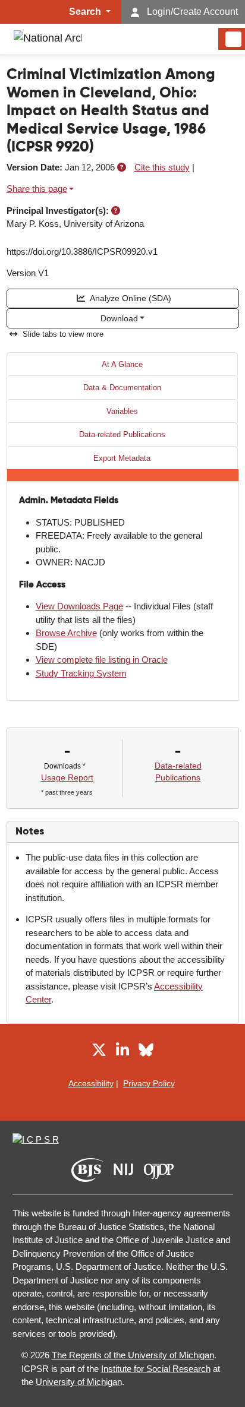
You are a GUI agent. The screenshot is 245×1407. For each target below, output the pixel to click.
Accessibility (91, 1083)
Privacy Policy (149, 1083)
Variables (122, 411)
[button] (121, 167)
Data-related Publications (122, 434)
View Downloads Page (79, 606)
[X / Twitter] (99, 1052)
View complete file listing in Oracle (102, 660)
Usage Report (67, 777)
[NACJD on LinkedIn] (122, 1052)
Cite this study (162, 167)
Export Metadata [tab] (121, 458)
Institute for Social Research (156, 1369)
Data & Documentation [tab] (122, 387)
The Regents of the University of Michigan (133, 1355)
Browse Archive (66, 633)
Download (119, 318)
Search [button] (86, 12)
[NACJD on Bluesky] (146, 1052)
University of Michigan (79, 1382)
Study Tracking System (81, 673)
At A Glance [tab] (122, 364)
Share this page (37, 189)
